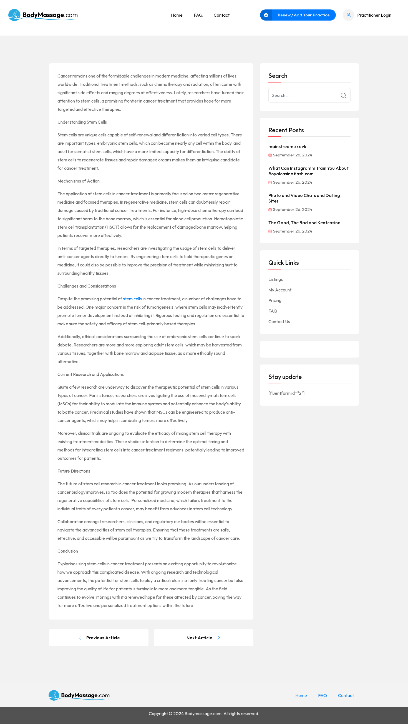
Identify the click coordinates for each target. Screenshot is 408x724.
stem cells (132, 298)
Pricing (274, 300)
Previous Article (103, 637)
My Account (279, 290)
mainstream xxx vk (287, 146)
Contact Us (279, 321)
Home (177, 15)
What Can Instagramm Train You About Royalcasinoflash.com (308, 170)
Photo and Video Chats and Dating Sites (304, 198)
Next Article (199, 637)
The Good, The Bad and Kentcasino (304, 222)
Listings (275, 279)
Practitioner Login (374, 15)
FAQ (198, 15)
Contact (222, 15)
